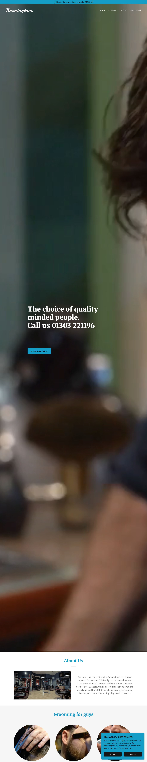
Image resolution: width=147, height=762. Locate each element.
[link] (38, 11)
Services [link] (112, 11)
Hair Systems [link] (136, 11)
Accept (133, 754)
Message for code (39, 351)
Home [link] (102, 11)
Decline (113, 754)
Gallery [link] (123, 11)
